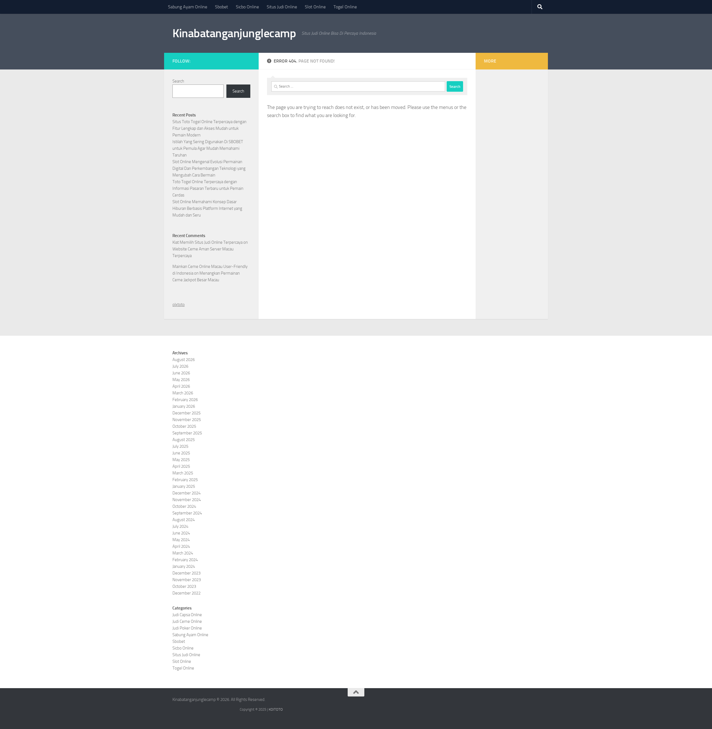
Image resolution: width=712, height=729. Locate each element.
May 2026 (181, 379)
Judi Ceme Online (187, 621)
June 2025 (181, 453)
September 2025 (187, 433)
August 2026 (183, 359)
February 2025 (185, 479)
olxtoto (178, 304)
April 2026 (181, 386)
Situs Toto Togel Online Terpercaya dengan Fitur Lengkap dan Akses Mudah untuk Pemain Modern (209, 128)
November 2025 (186, 419)
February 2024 (185, 559)
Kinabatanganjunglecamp (234, 33)
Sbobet (221, 6)
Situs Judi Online (282, 6)
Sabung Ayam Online (187, 6)
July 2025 (180, 446)
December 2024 (186, 493)
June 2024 (181, 533)
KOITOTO (276, 709)
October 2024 (184, 506)
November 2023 (186, 579)
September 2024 (187, 513)
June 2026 (181, 372)
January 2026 (183, 406)
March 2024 (182, 553)
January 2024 (183, 566)
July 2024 (180, 526)
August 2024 (183, 519)
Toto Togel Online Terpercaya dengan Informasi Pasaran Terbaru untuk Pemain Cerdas (207, 188)
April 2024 (181, 546)
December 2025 (186, 412)
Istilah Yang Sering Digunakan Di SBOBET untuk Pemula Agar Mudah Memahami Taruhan (207, 148)
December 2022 (186, 593)
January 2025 (183, 486)
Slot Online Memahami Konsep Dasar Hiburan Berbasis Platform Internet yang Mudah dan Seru (207, 208)
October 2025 (184, 426)
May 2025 (181, 459)
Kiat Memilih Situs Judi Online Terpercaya (207, 242)
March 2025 (182, 473)
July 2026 (180, 366)
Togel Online (345, 6)
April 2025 (181, 466)
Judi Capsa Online (187, 614)
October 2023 (184, 586)
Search (178, 81)
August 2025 (183, 439)
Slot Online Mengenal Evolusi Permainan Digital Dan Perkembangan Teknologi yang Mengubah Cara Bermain (209, 168)
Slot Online (315, 6)
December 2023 (186, 573)
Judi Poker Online (187, 628)
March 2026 (182, 392)
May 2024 (181, 539)
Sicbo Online (247, 6)
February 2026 (185, 399)
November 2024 (186, 499)
